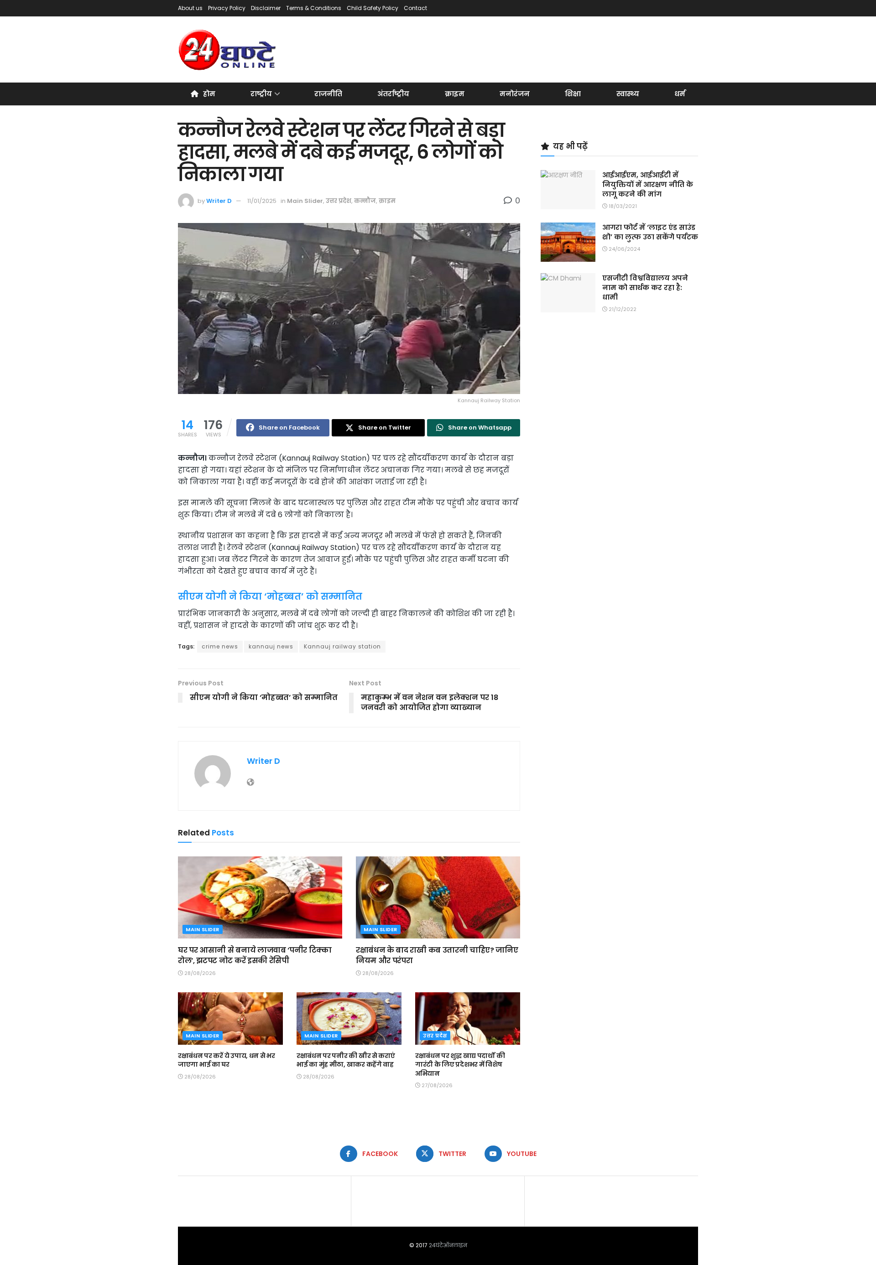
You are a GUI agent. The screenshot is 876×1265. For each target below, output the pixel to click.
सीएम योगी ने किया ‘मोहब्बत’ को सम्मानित (270, 596)
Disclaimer (266, 8)
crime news (220, 646)
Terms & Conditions (313, 8)
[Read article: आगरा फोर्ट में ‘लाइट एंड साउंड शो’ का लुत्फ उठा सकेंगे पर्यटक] (568, 242)
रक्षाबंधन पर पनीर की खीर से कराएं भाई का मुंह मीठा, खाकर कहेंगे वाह (346, 1060)
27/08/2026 (436, 1085)
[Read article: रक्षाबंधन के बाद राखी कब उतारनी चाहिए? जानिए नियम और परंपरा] (438, 897)
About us (190, 8)
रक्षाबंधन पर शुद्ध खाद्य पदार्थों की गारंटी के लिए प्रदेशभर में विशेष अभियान (460, 1064)
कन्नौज (365, 201)
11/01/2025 (261, 201)
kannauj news (271, 646)
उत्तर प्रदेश (338, 201)
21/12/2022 (621, 309)
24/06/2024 (623, 249)
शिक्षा (573, 94)
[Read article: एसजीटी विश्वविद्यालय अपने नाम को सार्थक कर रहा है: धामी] (568, 292)
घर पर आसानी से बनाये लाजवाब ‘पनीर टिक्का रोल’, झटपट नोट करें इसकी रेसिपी (255, 955)
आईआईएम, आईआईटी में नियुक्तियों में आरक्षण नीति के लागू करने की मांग (647, 184)
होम (209, 94)
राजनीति (328, 94)
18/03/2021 (622, 206)
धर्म (679, 94)
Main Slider (305, 201)
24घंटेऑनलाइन (448, 1245)
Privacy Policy (226, 8)
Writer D (219, 201)
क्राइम (454, 94)
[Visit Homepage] (228, 49)
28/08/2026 (199, 973)
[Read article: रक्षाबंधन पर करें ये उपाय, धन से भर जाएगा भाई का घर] (230, 1018)
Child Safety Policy (372, 8)
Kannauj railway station (342, 646)
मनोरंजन (515, 94)
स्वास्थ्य (627, 94)
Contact (415, 8)
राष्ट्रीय (261, 94)
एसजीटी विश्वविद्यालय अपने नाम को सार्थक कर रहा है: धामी (645, 287)
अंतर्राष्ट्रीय (393, 94)
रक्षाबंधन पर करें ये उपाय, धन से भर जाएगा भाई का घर (226, 1060)
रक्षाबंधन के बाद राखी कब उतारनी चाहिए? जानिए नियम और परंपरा (437, 955)
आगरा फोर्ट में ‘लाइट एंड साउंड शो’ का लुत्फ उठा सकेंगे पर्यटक (650, 232)
